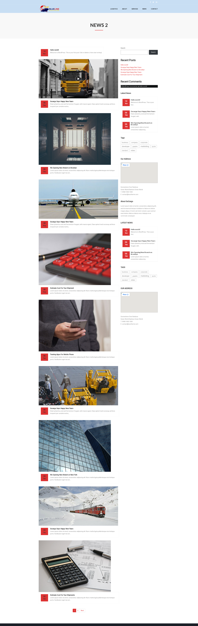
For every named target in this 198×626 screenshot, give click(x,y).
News (144, 9)
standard (125, 150)
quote (154, 146)
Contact (154, 9)
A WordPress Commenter (129, 86)
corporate (144, 142)
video (133, 150)
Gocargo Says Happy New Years (131, 67)
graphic (135, 146)
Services (135, 9)
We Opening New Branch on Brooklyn (133, 70)
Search (123, 48)
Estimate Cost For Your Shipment (131, 75)
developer (126, 146)
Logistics (114, 9)
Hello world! (124, 65)
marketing (145, 146)
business (125, 142)
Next (82, 610)
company (134, 142)
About (124, 9)
